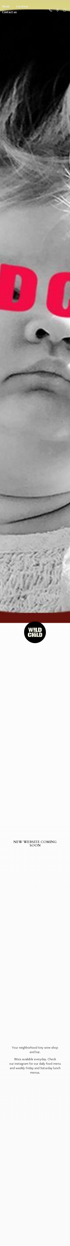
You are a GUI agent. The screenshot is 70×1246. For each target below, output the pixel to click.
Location (22, 6)
